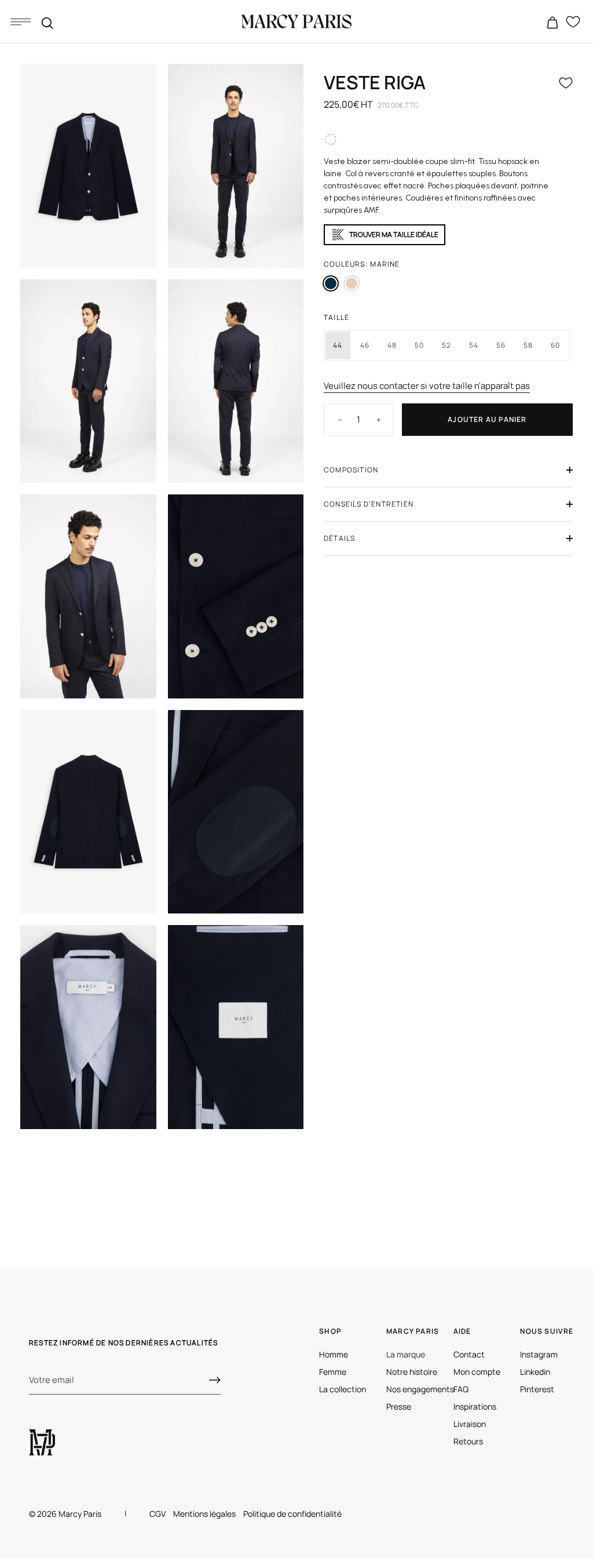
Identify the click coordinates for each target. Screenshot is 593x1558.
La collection (342, 1389)
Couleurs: (362, 264)
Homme (333, 1354)
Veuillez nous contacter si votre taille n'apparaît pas (427, 386)
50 (419, 345)
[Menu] (20, 21)
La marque (405, 1354)
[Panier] (552, 23)
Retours (468, 1441)
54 (473, 345)
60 (555, 345)
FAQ (460, 1389)
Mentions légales (204, 1513)
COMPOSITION (351, 470)
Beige (351, 283)
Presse (398, 1406)
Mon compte (476, 1371)
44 (337, 345)
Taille (336, 317)
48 (392, 345)
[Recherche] (47, 23)
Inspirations (474, 1406)
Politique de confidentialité (292, 1513)
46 (364, 345)
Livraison (469, 1423)
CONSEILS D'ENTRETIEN (368, 504)
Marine (331, 283)
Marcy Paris (79, 1513)
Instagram (539, 1354)
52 (446, 345)
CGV (157, 1513)
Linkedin (535, 1371)
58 (528, 345)
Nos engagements (420, 1389)
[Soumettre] (215, 1380)
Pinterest (537, 1389)
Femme (332, 1371)
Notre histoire (411, 1371)
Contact (469, 1354)
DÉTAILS (339, 538)
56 (501, 345)
